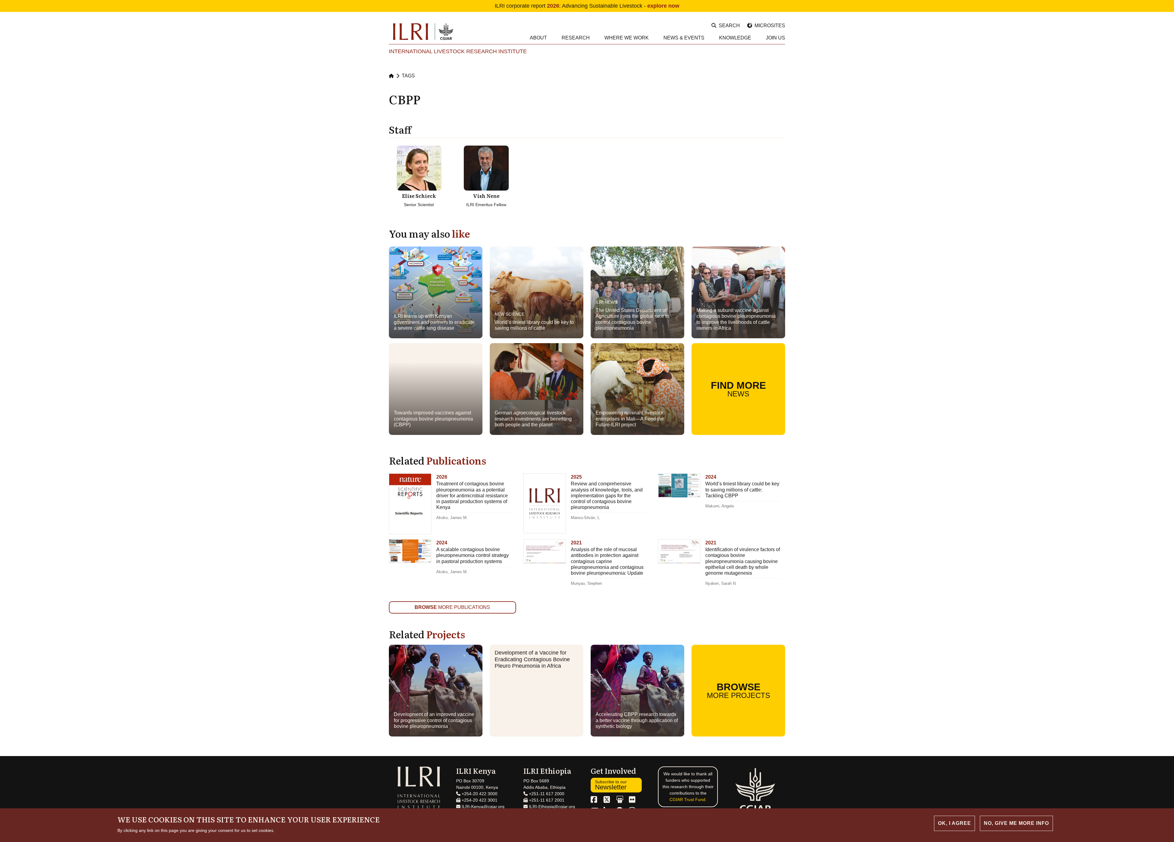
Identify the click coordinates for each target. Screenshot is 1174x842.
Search (729, 25)
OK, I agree (954, 823)
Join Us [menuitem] (775, 37)
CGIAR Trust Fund (687, 799)
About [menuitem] (538, 37)
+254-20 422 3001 (478, 800)
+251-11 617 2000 (546, 793)
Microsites (770, 25)
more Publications (452, 607)
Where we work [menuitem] (626, 37)
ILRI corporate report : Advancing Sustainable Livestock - (587, 6)
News (738, 389)
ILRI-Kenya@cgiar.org (482, 806)
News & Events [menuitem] (683, 37)
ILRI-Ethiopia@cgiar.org (551, 806)
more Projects (738, 690)
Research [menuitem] (576, 37)
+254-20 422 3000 (478, 793)
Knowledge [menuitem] (735, 37)
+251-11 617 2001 (546, 800)
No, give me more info (1016, 823)
